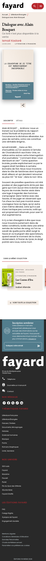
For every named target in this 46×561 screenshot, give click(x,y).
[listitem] (4, 403)
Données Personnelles (10, 539)
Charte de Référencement (12, 542)
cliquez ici (32, 339)
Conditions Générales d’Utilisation (15, 537)
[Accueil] (13, 6)
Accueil (5, 14)
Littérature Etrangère (18, 14)
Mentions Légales (8, 534)
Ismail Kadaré (11, 41)
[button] (25, 44)
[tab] (8, 121)
